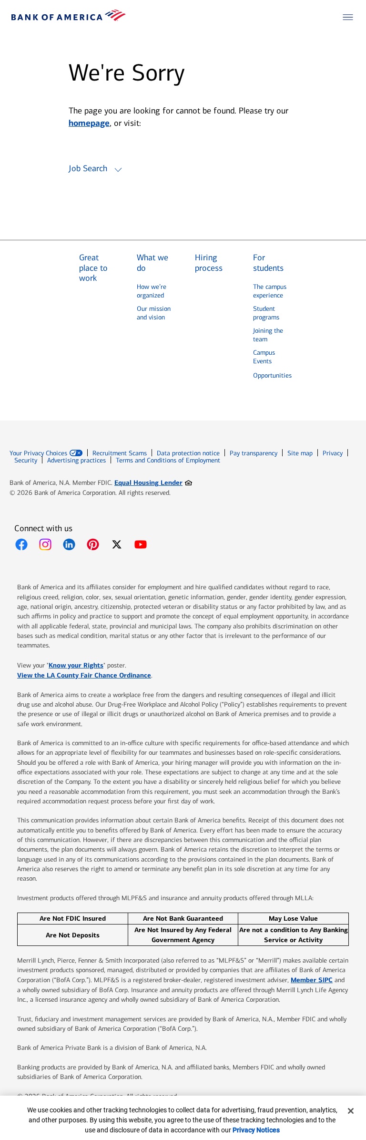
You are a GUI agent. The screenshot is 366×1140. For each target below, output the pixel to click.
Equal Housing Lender (153, 482)
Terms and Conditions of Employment (168, 460)
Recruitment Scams (119, 453)
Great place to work (93, 268)
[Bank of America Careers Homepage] (68, 18)
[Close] (350, 1110)
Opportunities (272, 375)
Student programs (266, 313)
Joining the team (268, 335)
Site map (300, 453)
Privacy (333, 453)
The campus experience (269, 291)
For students (268, 263)
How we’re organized (151, 291)
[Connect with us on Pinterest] (93, 544)
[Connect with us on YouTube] (140, 544)
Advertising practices (76, 460)
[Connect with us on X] (117, 544)
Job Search (88, 168)
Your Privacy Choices (38, 453)
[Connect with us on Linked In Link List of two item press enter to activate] (69, 544)
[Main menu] (348, 17)
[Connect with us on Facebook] (21, 544)
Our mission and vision (154, 313)
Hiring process (209, 263)
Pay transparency (253, 453)
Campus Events (264, 357)
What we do (152, 263)
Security (25, 460)
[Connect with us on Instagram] (45, 544)
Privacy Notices (256, 1130)
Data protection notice (188, 453)
